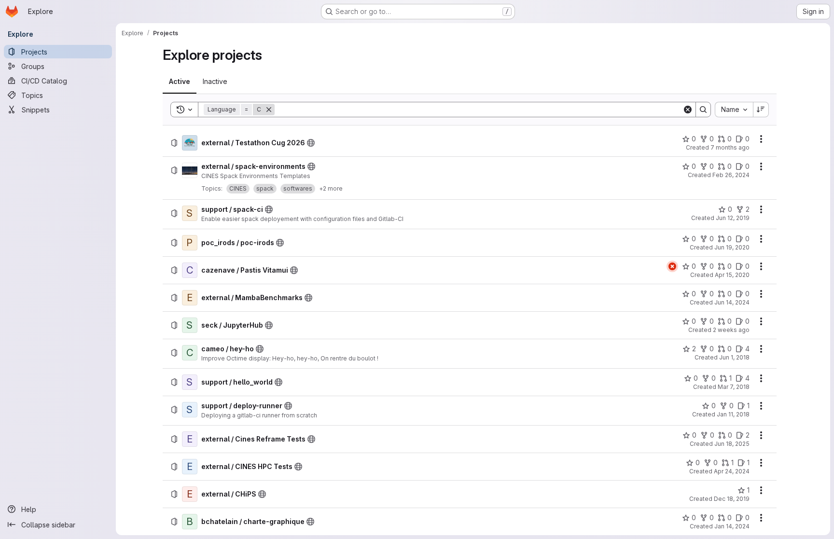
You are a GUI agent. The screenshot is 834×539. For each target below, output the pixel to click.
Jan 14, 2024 (732, 526)
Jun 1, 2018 (734, 357)
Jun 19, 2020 (732, 247)
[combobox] (734, 109)
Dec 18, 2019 (732, 498)
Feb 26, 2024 (731, 175)
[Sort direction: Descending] (761, 109)
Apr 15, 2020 (732, 274)
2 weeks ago (731, 329)
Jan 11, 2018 (733, 414)
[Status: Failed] (672, 266)
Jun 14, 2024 (732, 302)
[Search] (703, 109)
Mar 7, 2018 (734, 386)
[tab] (179, 81)
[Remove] (269, 109)
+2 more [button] (331, 188)
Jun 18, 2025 (732, 443)
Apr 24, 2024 (732, 471)
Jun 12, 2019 (733, 217)
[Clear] (688, 109)
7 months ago (730, 147)
